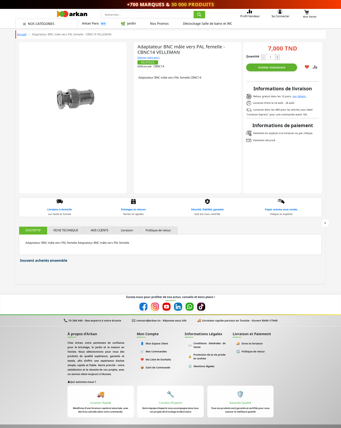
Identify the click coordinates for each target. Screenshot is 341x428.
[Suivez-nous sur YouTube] (166, 307)
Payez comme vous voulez (281, 209)
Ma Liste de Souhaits (155, 359)
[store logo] (72, 15)
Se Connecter (280, 16)
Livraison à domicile (59, 209)
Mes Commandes (153, 351)
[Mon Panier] (306, 11)
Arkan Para (90, 23)
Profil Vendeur (250, 16)
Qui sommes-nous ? (81, 382)
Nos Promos (159, 23)
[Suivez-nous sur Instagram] (155, 307)
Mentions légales (201, 366)
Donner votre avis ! (148, 57)
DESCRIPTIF (33, 230)
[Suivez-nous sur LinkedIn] (178, 307)
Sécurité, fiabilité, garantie (207, 209)
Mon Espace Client (154, 343)
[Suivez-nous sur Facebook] (143, 307)
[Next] (325, 223)
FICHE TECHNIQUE (65, 230)
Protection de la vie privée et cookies (207, 356)
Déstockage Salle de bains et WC (207, 23)
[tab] (33, 231)
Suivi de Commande (155, 367)
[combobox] (153, 14)
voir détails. (299, 96)
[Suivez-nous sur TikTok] (201, 307)
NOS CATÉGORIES (41, 24)
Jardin (131, 23)
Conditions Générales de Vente (207, 345)
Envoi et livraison (249, 343)
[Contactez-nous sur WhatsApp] (190, 307)
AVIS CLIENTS (99, 230)
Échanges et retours (133, 209)
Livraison (127, 230)
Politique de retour (158, 230)
